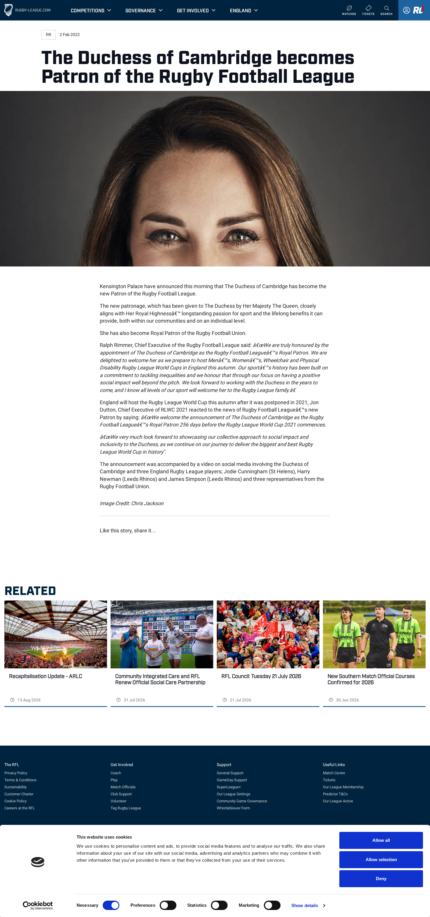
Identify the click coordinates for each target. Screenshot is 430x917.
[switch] (168, 905)
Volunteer (118, 801)
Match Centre (334, 773)
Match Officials (123, 787)
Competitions (87, 10)
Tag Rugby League (126, 808)
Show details (304, 905)
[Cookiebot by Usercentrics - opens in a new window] (37, 905)
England (240, 10)
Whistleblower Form (233, 808)
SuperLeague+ (229, 787)
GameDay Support (232, 780)
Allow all (381, 840)
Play (114, 780)
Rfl (48, 34)
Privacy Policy (15, 773)
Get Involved (193, 10)
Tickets (329, 780)
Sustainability (15, 787)
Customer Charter (18, 794)
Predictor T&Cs (335, 794)
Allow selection (381, 859)
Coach (116, 773)
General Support (230, 773)
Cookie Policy (15, 801)
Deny (381, 878)
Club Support (121, 794)
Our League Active (338, 801)
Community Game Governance (242, 801)
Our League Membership (343, 787)
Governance (140, 10)
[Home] (8, 10)
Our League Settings (233, 794)
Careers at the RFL (19, 808)
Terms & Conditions (20, 780)
